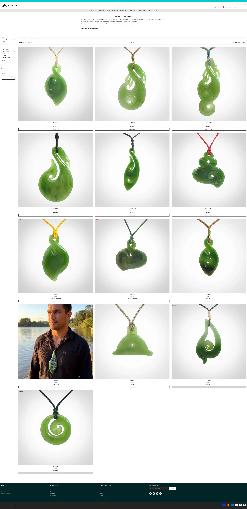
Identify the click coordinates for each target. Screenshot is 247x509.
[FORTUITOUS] (209, 84)
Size (3, 37)
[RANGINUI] (55, 170)
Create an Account (242, 7)
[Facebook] (150, 493)
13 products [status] (132, 42)
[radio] (23, 42)
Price (3, 73)
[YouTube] (157, 493)
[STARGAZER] (209, 256)
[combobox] (240, 4)
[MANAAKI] (55, 256)
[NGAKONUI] (132, 84)
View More (3, 60)
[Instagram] (154, 493)
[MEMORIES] (55, 84)
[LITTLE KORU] (55, 427)
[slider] (1, 79)
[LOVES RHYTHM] (209, 170)
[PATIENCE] (132, 256)
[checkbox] (8, 39)
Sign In (235, 7)
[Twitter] (160, 493)
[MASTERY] (209, 341)
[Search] (241, 4)
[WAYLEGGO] (132, 341)
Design (4, 46)
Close (245, 1)
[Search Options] (244, 38)
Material (4, 65)
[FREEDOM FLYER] (132, 170)
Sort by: (238, 42)
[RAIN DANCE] (55, 341)
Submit (172, 488)
